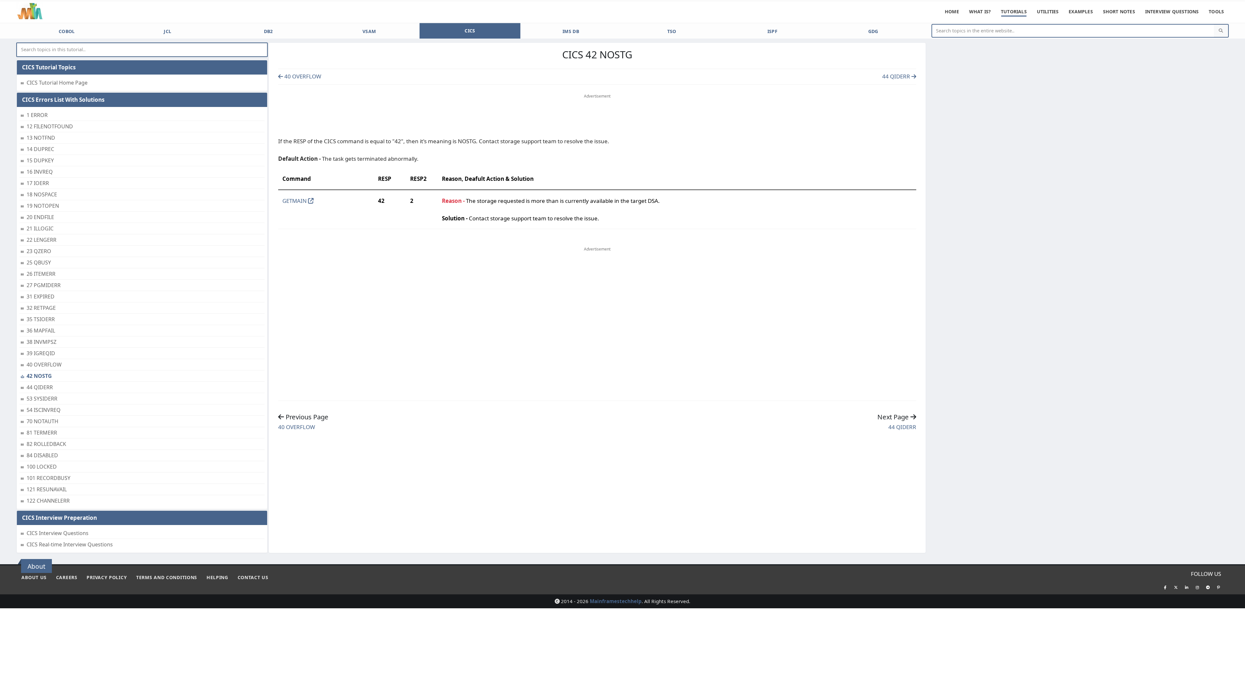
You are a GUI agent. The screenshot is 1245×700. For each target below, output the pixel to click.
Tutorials (1014, 11)
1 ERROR (37, 115)
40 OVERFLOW (44, 364)
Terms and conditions (166, 577)
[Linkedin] (1186, 587)
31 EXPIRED (40, 296)
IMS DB (571, 31)
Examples (1081, 11)
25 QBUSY (39, 262)
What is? (980, 11)
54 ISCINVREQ (44, 410)
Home (952, 11)
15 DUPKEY (40, 160)
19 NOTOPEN (43, 205)
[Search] (1221, 31)
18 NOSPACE (42, 194)
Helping (217, 577)
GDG (873, 31)
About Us (34, 577)
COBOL (67, 31)
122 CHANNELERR (48, 500)
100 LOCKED (42, 466)
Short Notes (1119, 11)
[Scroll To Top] (1234, 692)
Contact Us (253, 577)
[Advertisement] (597, 117)
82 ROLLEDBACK (46, 444)
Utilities (1048, 11)
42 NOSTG (39, 375)
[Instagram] (1197, 587)
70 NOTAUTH (42, 421)
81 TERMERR (42, 432)
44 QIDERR (40, 387)
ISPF (772, 31)
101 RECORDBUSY (48, 478)
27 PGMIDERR (44, 285)
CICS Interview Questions (58, 533)
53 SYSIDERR (42, 398)
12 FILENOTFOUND (50, 126)
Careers (66, 577)
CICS (470, 31)
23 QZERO (39, 251)
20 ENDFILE (40, 217)
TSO (671, 31)
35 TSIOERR (41, 319)
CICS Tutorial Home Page (57, 82)
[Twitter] (1175, 587)
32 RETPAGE (41, 307)
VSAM (369, 31)
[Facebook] (1165, 587)
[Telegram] (1208, 587)
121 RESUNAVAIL (47, 489)
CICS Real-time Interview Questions (70, 544)
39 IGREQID (41, 353)
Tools (1216, 11)
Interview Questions (1172, 11)
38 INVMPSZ (41, 341)
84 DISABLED (42, 455)
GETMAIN (295, 200)
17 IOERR (38, 183)
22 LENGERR (41, 239)
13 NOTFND (41, 137)
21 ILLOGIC (40, 228)
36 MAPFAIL (41, 330)
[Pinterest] (1218, 587)
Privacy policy (107, 577)
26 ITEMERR (41, 273)
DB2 (268, 31)
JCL (167, 31)
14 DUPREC (40, 149)
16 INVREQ (40, 171)
